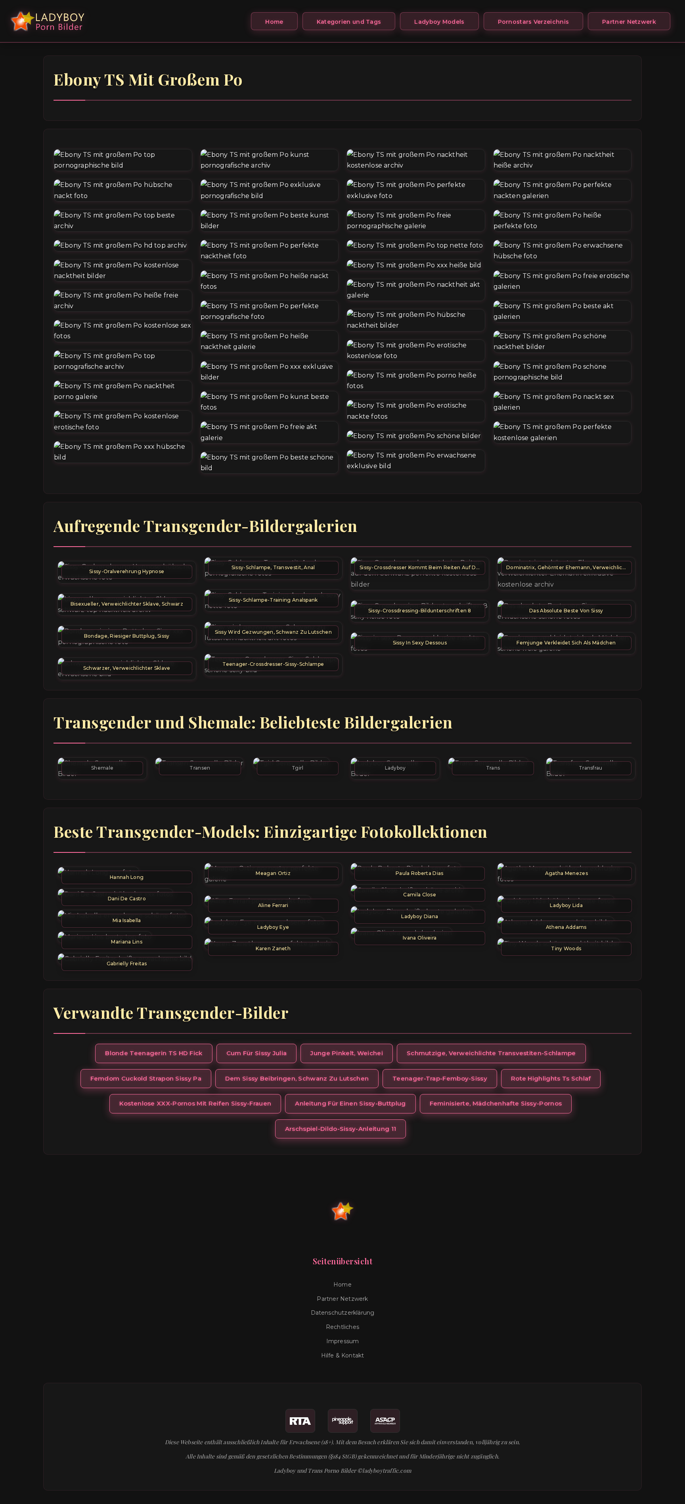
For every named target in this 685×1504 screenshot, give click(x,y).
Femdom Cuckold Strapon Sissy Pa (145, 1078)
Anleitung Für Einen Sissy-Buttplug (350, 1103)
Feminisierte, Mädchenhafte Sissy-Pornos (496, 1103)
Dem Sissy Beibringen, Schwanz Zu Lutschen (297, 1078)
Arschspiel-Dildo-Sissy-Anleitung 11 (340, 1128)
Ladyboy (395, 768)
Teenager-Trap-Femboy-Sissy (439, 1078)
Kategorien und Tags (349, 21)
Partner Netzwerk (629, 21)
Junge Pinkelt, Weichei (346, 1053)
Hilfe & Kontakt (342, 1355)
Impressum (342, 1341)
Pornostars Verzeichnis (533, 21)
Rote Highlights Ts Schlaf (551, 1078)
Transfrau (591, 768)
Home (274, 21)
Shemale (102, 768)
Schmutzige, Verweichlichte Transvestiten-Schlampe (491, 1053)
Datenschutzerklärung (343, 1312)
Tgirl (298, 768)
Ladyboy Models (439, 21)
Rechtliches (342, 1327)
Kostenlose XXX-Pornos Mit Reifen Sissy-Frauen (195, 1103)
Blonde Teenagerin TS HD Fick (153, 1053)
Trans (493, 768)
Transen (199, 768)
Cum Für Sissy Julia (256, 1053)
